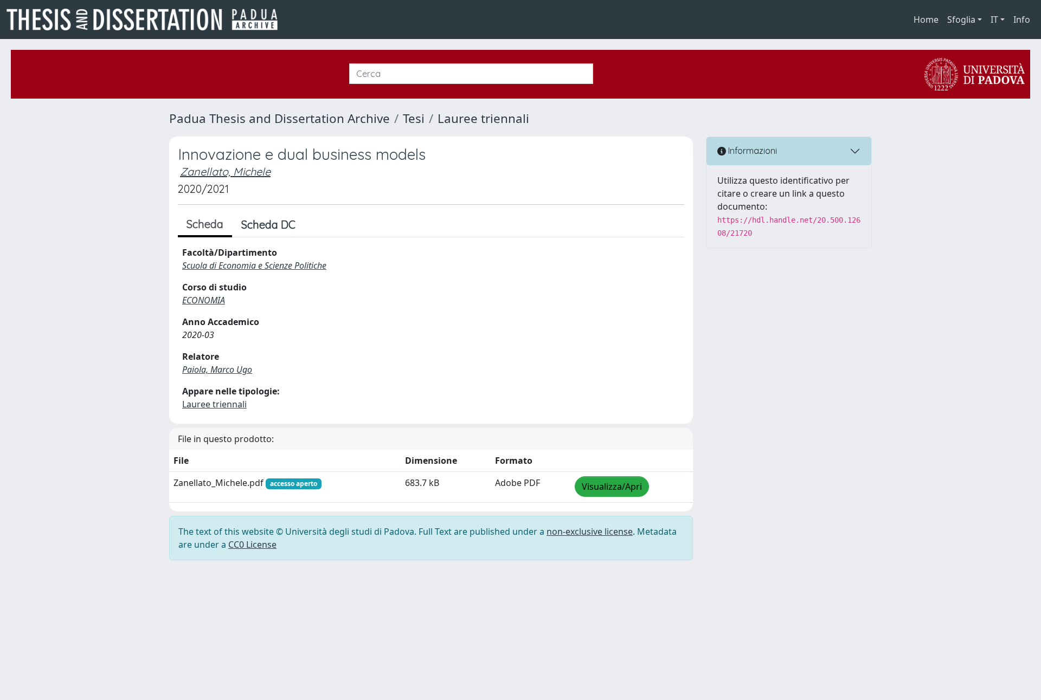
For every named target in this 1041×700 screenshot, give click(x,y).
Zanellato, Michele (225, 171)
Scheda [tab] (205, 224)
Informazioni (751, 150)
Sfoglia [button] (961, 19)
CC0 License (252, 544)
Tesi (414, 118)
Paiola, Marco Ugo (217, 369)
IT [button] (994, 19)
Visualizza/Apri (612, 486)
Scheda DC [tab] (268, 224)
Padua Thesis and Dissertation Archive (279, 118)
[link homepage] (146, 20)
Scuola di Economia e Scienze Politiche (254, 265)
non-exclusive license (590, 531)
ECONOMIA (203, 300)
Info (1021, 19)
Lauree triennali (483, 118)
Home (926, 19)
